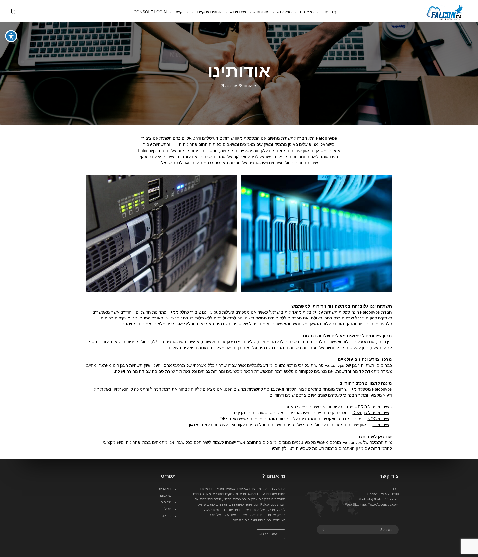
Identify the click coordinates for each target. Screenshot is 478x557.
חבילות (166, 509)
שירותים (166, 502)
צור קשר (165, 516)
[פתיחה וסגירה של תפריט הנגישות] (11, 36)
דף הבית (165, 489)
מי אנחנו (165, 495)
